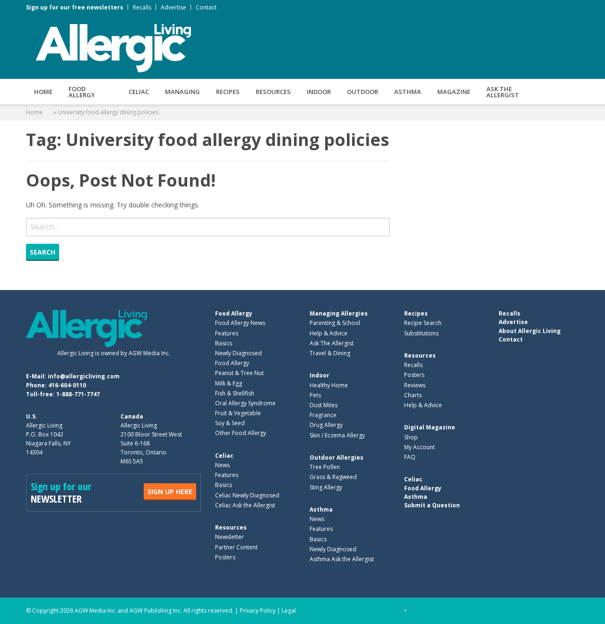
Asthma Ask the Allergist (342, 559)
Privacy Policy (258, 611)
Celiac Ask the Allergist (245, 505)
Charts (413, 395)
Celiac (139, 91)
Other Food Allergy (240, 433)
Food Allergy (82, 92)
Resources (273, 91)
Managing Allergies (339, 313)
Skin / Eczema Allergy (337, 435)
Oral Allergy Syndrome (245, 403)
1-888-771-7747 (78, 394)
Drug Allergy (326, 425)
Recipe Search (422, 323)
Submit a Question (432, 505)
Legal (289, 611)
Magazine (453, 91)
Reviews (414, 385)
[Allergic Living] (113, 47)
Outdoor (362, 91)
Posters (225, 557)
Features (226, 333)
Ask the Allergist (502, 92)
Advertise (173, 7)
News (222, 465)
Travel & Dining (330, 353)
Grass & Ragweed (333, 477)
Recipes (228, 91)
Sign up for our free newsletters (74, 7)
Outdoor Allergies (336, 457)
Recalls (142, 7)
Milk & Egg (228, 383)
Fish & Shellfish (234, 393)
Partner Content (236, 547)
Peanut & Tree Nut (239, 373)
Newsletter (229, 537)
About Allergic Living (530, 331)
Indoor (319, 91)
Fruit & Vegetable (238, 413)
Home (43, 91)
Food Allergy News (240, 323)
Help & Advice (328, 333)
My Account (419, 447)
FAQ (409, 457)
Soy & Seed (230, 423)
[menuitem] (43, 91)
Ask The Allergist (332, 343)
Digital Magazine (429, 427)
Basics (223, 343)
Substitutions (421, 333)
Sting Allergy (326, 487)
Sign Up (169, 491)
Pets (315, 395)
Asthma (407, 91)
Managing (182, 91)
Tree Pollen (325, 467)
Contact (206, 7)
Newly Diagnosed (238, 353)
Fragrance (323, 415)
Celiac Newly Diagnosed (247, 495)
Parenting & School (335, 323)
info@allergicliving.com (84, 376)
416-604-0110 (67, 385)
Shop (411, 437)
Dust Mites (323, 405)
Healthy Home (329, 385)
